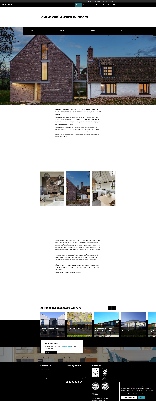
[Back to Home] (7, 4)
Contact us (89, 1)
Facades (78, 4)
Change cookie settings (129, 397)
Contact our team (51, 353)
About (104, 4)
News (109, 4)
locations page (67, 346)
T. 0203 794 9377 (112, 1)
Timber (85, 4)
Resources (91, 4)
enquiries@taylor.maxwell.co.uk (49, 384)
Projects (98, 4)
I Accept (141, 397)
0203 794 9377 (45, 381)
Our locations (97, 1)
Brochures (104, 1)
